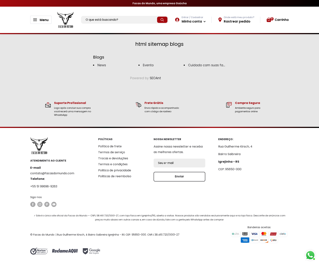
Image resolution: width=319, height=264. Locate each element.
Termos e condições (113, 164)
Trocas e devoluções (113, 158)
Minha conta (192, 21)
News (101, 65)
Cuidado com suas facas (208, 65)
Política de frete (110, 146)
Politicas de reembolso (114, 176)
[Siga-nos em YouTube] (53, 204)
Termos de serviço (111, 152)
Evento (148, 65)
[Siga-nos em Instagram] (39, 204)
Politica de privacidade (114, 170)
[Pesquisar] (162, 20)
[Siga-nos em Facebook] (32, 204)
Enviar (179, 176)
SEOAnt (155, 78)
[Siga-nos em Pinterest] (46, 204)
